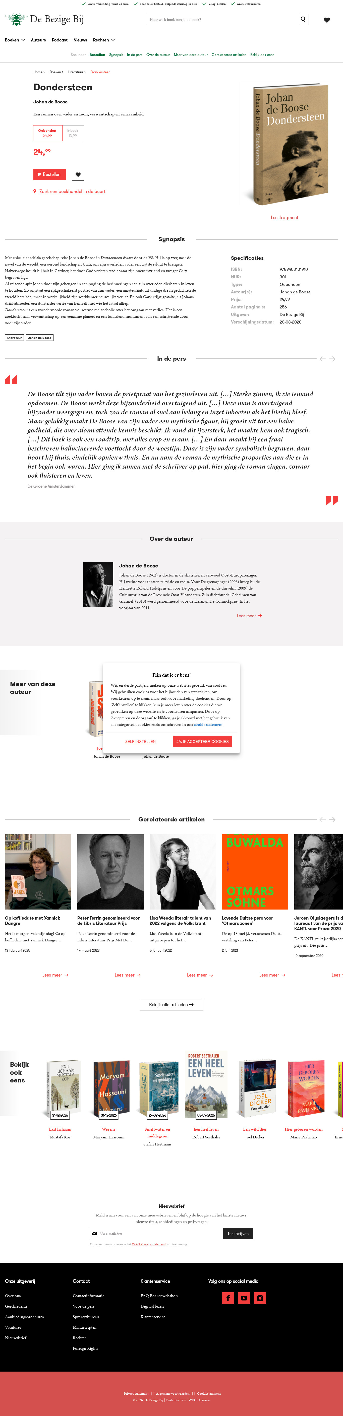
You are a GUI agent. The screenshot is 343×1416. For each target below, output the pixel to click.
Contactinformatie (88, 1296)
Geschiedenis (16, 1306)
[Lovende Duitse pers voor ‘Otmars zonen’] (255, 909)
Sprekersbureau (86, 1317)
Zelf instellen (140, 741)
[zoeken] (304, 19)
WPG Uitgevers (199, 1400)
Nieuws (80, 40)
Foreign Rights (85, 1348)
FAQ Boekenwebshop (159, 1296)
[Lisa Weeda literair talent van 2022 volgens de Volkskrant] (183, 909)
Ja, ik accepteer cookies (203, 741)
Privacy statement (136, 1393)
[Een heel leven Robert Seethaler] (206, 1095)
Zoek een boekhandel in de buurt (72, 191)
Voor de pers (83, 1306)
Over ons (13, 1296)
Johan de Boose (39, 338)
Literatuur (14, 338)
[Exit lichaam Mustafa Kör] (60, 1095)
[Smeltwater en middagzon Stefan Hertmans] (157, 1099)
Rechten (101, 40)
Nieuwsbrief (15, 1338)
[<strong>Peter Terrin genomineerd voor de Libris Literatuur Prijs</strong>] (110, 909)
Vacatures (13, 1327)
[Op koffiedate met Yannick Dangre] (38, 909)
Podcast (60, 40)
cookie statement (208, 724)
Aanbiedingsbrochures (24, 1317)
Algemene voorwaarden (173, 1393)
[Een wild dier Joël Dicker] (255, 1095)
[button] (332, 358)
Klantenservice (153, 1317)
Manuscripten (84, 1327)
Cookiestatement (209, 1393)
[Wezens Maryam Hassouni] (108, 1095)
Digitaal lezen (152, 1306)
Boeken (12, 40)
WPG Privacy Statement (149, 1244)
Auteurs (38, 40)
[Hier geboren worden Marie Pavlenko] (303, 1095)
